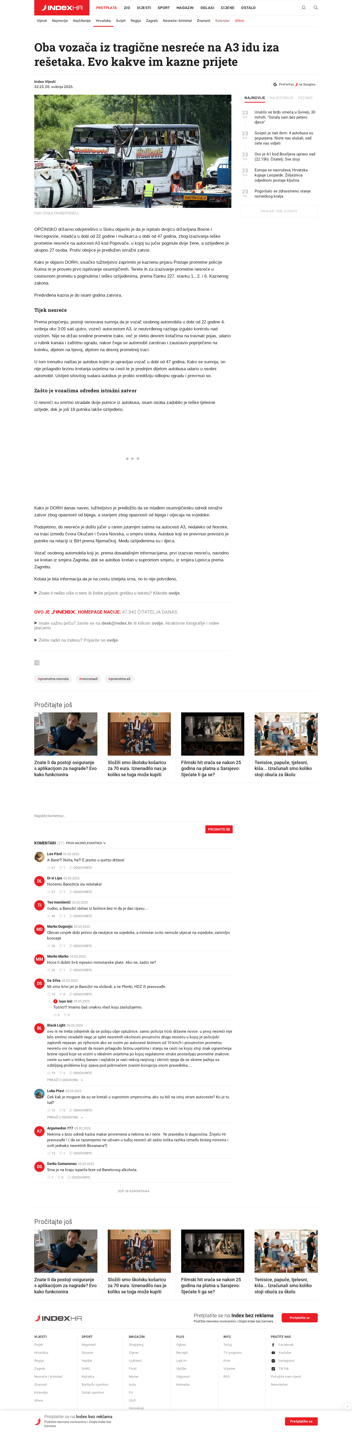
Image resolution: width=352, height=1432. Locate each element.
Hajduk (87, 1361)
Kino (226, 1361)
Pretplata (106, 8)
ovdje (157, 623)
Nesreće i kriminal (177, 21)
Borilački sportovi (95, 1384)
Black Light (56, 1025)
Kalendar (222, 21)
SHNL (86, 1369)
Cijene (227, 8)
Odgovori (183, 1376)
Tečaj (227, 1345)
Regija (136, 21)
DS (39, 983)
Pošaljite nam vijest (286, 1376)
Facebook (286, 1345)
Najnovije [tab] (255, 98)
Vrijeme (229, 1369)
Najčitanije (82, 21)
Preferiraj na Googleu (297, 84)
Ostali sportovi (93, 1392)
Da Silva (54, 980)
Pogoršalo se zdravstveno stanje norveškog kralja (283, 194)
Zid (127, 8)
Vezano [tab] (305, 98)
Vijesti (144, 8)
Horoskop (136, 1408)
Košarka (88, 1376)
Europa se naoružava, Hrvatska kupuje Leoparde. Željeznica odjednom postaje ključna (281, 175)
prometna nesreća (53, 679)
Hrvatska (103, 21)
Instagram (287, 1361)
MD (39, 929)
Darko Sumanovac (62, 1164)
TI (39, 905)
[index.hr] (61, 7)
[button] (40, 732)
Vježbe (181, 1369)
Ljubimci (135, 1361)
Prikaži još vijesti (279, 211)
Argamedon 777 (60, 1128)
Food (133, 1369)
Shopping (136, 1345)
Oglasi (207, 8)
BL (39, 1028)
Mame (134, 1376)
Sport (164, 8)
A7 (39, 1131)
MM (39, 959)
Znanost (203, 21)
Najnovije (60, 21)
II (55, 1001)
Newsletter (279, 1384)
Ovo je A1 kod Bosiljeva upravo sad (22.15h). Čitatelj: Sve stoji (285, 157)
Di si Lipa (54, 878)
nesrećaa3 (88, 679)
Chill (132, 1400)
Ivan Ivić (65, 1001)
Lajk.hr (181, 1361)
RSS (226, 1376)
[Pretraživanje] (314, 8)
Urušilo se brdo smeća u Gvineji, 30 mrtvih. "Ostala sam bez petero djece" (285, 117)
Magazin (137, 1337)
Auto (132, 1384)
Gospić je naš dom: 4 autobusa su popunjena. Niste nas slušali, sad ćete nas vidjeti (284, 138)
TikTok (284, 1369)
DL (39, 881)
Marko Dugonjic (60, 926)
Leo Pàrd (54, 854)
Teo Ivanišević (59, 902)
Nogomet (89, 1345)
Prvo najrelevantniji (84, 843)
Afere (239, 21)
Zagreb (152, 21)
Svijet (120, 21)
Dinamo (88, 1353)
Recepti (182, 1353)
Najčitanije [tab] (282, 98)
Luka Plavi (55, 1091)
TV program (232, 1353)
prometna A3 (119, 679)
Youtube (285, 1353)
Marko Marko (58, 956)
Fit (131, 1392)
